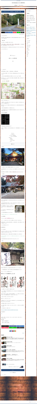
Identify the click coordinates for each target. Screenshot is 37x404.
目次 (11, 133)
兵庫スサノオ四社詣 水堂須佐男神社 (31, 22)
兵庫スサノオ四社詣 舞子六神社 (31, 18)
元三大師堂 (11, 139)
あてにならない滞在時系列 (14, 136)
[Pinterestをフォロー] (12, 331)
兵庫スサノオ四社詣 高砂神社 (5, 322)
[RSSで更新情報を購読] (15, 331)
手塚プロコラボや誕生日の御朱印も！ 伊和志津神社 (31, 20)
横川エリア (10, 137)
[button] (36, 7)
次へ (1, 313)
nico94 (33, 28)
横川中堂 (11, 138)
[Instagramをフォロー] (11, 331)
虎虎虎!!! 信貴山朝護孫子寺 (30, 15)
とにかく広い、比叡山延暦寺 (13, 135)
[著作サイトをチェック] (10, 331)
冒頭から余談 (12, 134)
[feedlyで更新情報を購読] (14, 331)
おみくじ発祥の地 (13, 140)
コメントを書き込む (13, 372)
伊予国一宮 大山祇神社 (29, 28)
